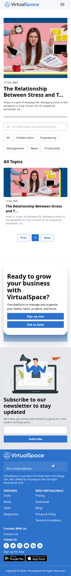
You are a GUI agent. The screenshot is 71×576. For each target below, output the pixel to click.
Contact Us (11, 534)
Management (15, 148)
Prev (24, 238)
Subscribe (35, 439)
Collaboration (25, 138)
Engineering (48, 138)
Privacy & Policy (46, 514)
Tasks (7, 508)
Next (47, 238)
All (8, 138)
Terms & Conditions (48, 520)
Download (42, 502)
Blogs (39, 508)
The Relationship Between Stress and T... (33, 91)
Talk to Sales (35, 325)
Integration (11, 514)
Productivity (52, 148)
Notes (7, 502)
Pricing (40, 495)
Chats (7, 495)
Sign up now (35, 316)
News (34, 148)
